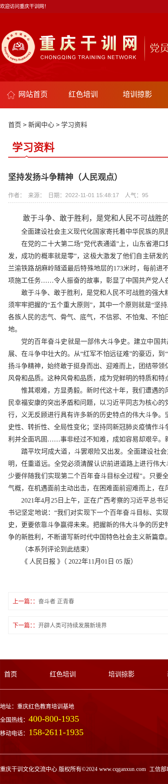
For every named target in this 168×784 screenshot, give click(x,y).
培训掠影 (137, 94)
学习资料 (74, 124)
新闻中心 (41, 124)
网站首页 (33, 94)
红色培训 (83, 94)
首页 (14, 124)
